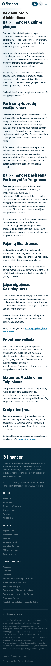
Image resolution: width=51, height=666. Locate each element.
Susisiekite (8, 571)
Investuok (7, 502)
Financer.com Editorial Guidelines (18, 590)
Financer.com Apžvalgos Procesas (19, 578)
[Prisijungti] (35, 4)
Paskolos (7, 498)
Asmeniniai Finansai (12, 506)
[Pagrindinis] (10, 3)
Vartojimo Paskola (11, 546)
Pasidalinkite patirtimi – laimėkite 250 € (20, 602)
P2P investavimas (11, 550)
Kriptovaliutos (9, 510)
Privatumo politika (9, 661)
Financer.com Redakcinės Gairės (18, 594)
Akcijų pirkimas (9, 554)
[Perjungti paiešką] (40, 4)
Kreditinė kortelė (10, 534)
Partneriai (7, 575)
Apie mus (7, 567)
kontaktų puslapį (28, 439)
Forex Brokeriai (10, 542)
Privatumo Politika (11, 598)
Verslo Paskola (10, 538)
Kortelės (6, 514)
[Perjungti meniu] (46, 4)
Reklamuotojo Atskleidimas (15, 582)
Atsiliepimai (8, 518)
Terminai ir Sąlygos (11, 586)
